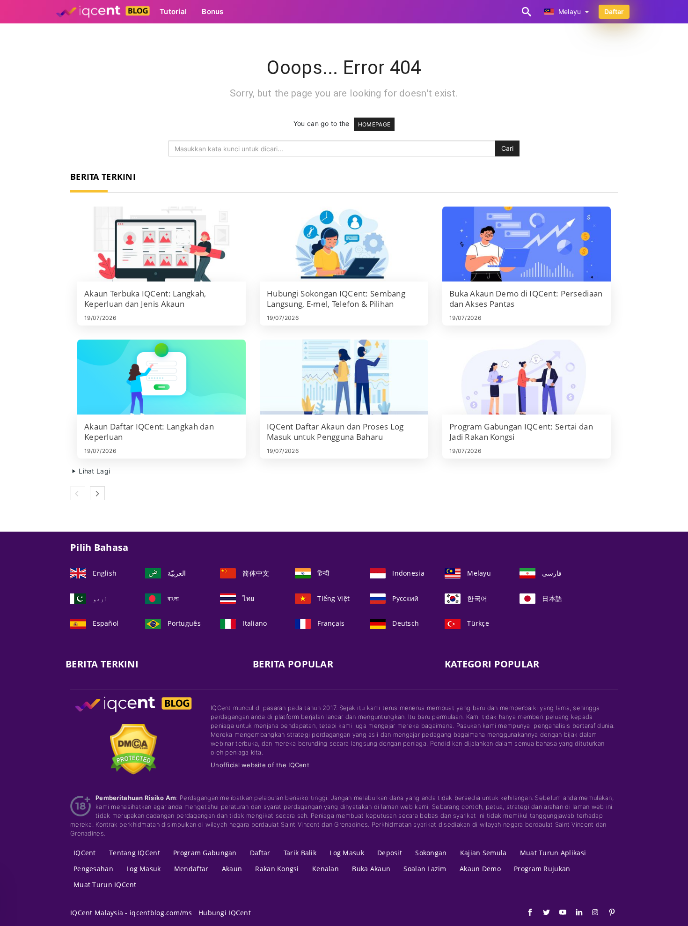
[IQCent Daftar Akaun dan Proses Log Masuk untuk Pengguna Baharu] (344, 377)
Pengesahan (93, 868)
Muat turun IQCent (105, 884)
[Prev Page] (77, 493)
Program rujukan (542, 868)
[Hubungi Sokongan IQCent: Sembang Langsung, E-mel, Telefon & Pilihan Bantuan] (344, 244)
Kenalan (325, 868)
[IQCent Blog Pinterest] (607, 913)
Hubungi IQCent (224, 912)
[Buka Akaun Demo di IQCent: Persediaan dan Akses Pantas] (526, 244)
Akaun (232, 868)
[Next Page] (97, 493)
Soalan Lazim (424, 868)
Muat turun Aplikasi (553, 852)
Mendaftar (191, 868)
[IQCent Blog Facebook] (525, 913)
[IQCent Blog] (133, 713)
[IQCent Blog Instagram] (591, 913)
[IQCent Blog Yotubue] (558, 913)
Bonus (212, 11)
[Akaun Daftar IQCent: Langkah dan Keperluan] (161, 377)
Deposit (389, 852)
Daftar (614, 11)
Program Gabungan (204, 852)
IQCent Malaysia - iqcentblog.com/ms (131, 912)
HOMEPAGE (374, 124)
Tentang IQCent (134, 852)
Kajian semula (483, 852)
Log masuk (346, 852)
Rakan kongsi (277, 868)
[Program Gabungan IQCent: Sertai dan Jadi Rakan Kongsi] (526, 377)
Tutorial (173, 11)
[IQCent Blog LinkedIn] (574, 913)
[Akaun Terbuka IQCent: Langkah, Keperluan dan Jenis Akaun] (161, 244)
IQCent (84, 852)
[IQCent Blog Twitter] (542, 913)
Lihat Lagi (93, 471)
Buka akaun (371, 868)
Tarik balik (300, 852)
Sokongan (430, 852)
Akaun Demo (480, 868)
